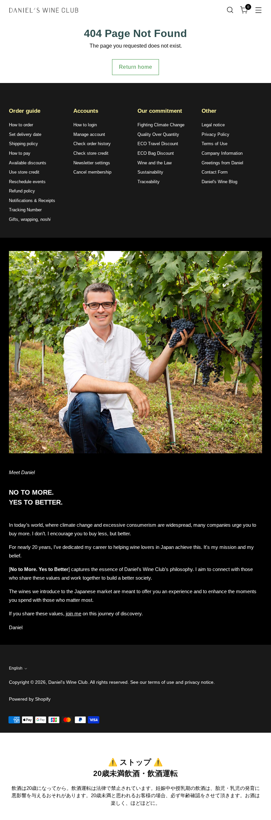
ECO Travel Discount (157, 143)
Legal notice (213, 124)
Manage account (89, 134)
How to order (21, 124)
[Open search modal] (230, 10)
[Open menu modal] (258, 10)
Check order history (92, 143)
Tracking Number (25, 209)
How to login (85, 124)
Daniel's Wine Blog (219, 181)
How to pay (19, 153)
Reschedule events (27, 181)
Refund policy (22, 190)
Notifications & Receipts (32, 200)
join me (73, 613)
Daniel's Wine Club (68, 682)
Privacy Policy (215, 134)
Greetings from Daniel (222, 162)
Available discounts (27, 162)
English (15, 668)
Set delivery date (25, 134)
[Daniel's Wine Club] (43, 10)
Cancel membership (92, 172)
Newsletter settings (91, 162)
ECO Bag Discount (155, 153)
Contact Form (215, 172)
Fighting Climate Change (160, 124)
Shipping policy (23, 143)
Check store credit (90, 153)
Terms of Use (214, 143)
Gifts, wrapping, (30, 219)
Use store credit (24, 172)
